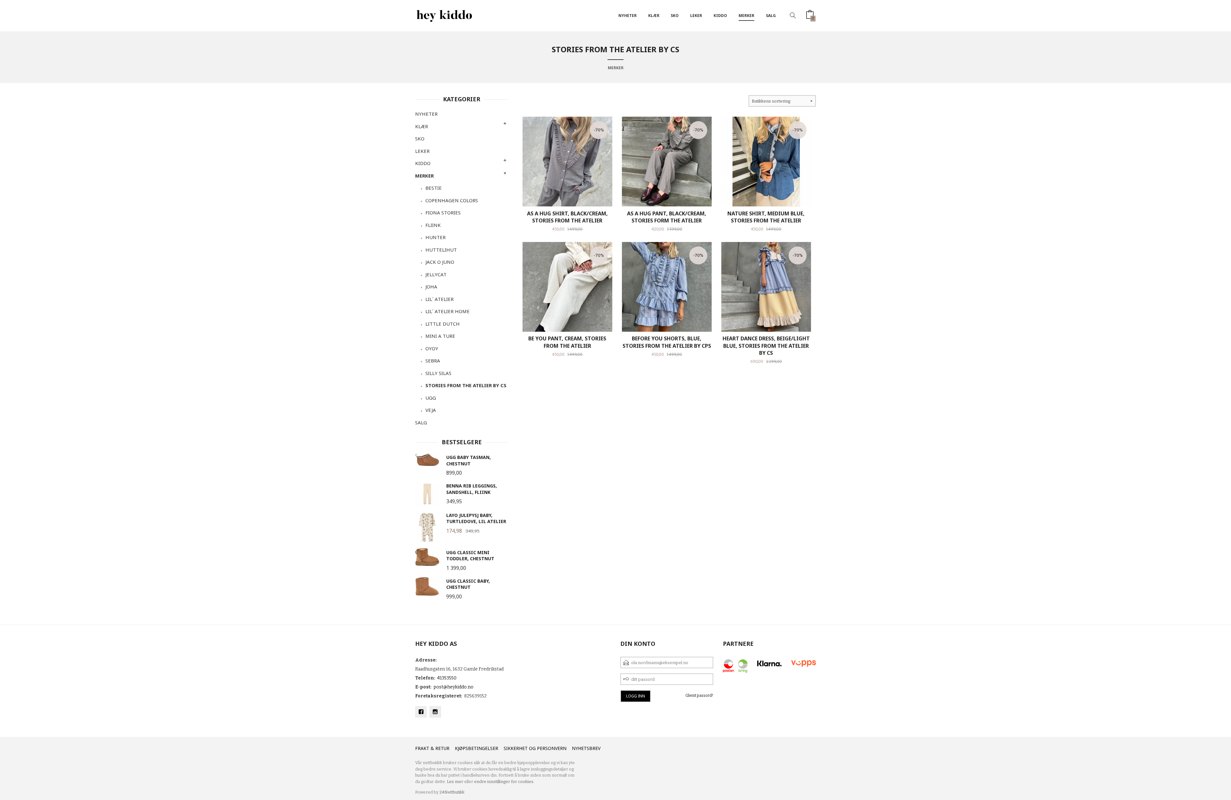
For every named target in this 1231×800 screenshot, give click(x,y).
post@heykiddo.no (453, 687)
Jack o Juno (439, 262)
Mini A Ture (440, 336)
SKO (675, 15)
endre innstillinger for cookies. (504, 781)
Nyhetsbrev (586, 748)
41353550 (446, 678)
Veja (430, 410)
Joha (431, 286)
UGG (430, 398)
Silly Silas (438, 373)
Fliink (433, 225)
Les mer (455, 781)
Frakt (422, 748)
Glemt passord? (699, 695)
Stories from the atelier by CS (466, 385)
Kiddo (720, 15)
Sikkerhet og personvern (535, 748)
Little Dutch (442, 324)
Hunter (435, 237)
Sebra (432, 360)
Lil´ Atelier (439, 299)
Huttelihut (441, 249)
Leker (696, 15)
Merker (746, 15)
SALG (771, 15)
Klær (653, 15)
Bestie (433, 188)
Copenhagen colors (451, 200)
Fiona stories (443, 212)
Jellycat (436, 274)
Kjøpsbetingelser (476, 748)
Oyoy (431, 348)
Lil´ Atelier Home (447, 311)
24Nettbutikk (452, 792)
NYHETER (627, 15)
